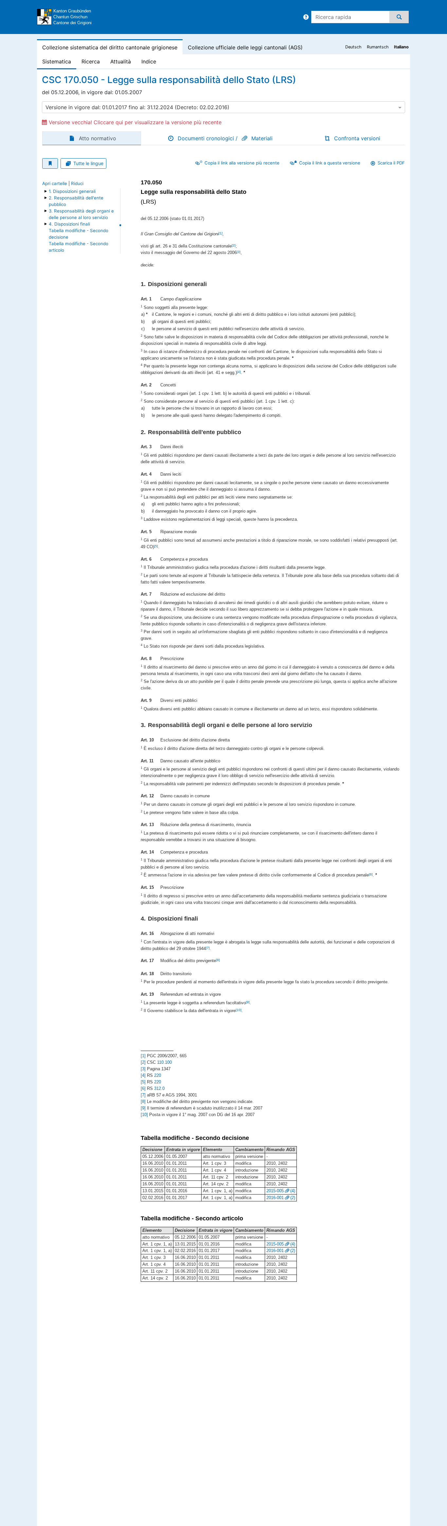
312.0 (159, 1088)
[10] (238, 1010)
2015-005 (275, 1190)
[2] (234, 245)
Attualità (120, 61)
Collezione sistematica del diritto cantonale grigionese (109, 47)
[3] (239, 252)
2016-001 (275, 1197)
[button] (306, 17)
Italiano (401, 46)
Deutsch (353, 46)
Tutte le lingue (88, 163)
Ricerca (90, 61)
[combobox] (223, 107)
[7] (208, 948)
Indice (148, 61)
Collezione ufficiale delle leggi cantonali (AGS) (245, 47)
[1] (221, 233)
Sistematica (56, 61)
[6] (371, 874)
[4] (239, 372)
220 (157, 1075)
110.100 (164, 1062)
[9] (248, 1002)
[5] (156, 546)
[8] (218, 960)
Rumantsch (378, 46)
